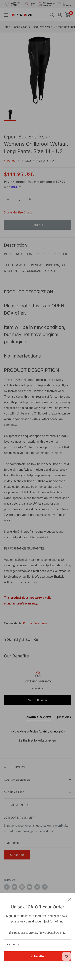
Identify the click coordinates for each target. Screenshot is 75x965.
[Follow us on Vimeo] (37, 887)
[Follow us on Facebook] (7, 887)
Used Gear (21, 26)
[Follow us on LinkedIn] (45, 887)
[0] (67, 14)
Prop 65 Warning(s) (35, 623)
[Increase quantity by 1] (29, 199)
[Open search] (52, 15)
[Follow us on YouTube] (29, 887)
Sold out (37, 225)
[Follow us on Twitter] (14, 887)
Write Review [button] (37, 700)
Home (6, 26)
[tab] (38, 718)
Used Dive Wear (42, 26)
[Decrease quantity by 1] (8, 199)
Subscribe (38, 956)
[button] (37, 740)
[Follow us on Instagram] (22, 887)
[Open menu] (6, 15)
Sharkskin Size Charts (18, 212)
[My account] (60, 15)
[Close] (69, 899)
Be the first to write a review (37, 740)
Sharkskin (12, 161)
